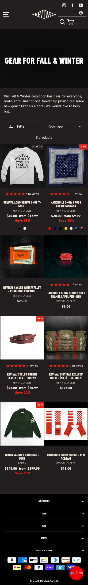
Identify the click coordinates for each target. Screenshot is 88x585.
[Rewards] (76, 573)
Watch (44, 538)
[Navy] (55, 228)
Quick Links (44, 501)
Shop (44, 513)
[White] (25, 228)
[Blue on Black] (76, 228)
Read (44, 526)
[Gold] (66, 228)
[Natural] (71, 228)
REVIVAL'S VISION (44, 550)
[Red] (49, 228)
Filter (21, 127)
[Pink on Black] (82, 228)
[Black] (19, 228)
